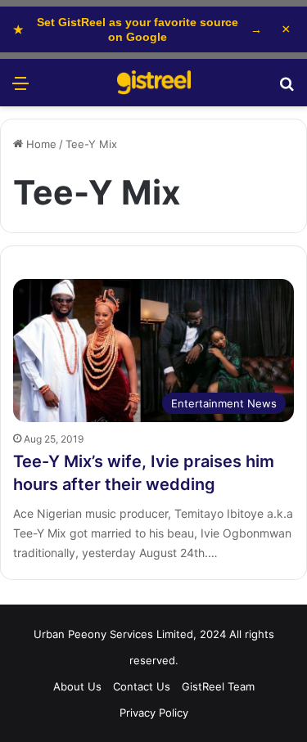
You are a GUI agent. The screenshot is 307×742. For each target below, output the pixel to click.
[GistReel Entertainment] (154, 82)
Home (39, 144)
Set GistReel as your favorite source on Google (137, 29)
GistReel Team (218, 686)
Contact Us (141, 686)
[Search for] (286, 88)
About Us (77, 686)
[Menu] (20, 88)
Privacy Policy (154, 712)
